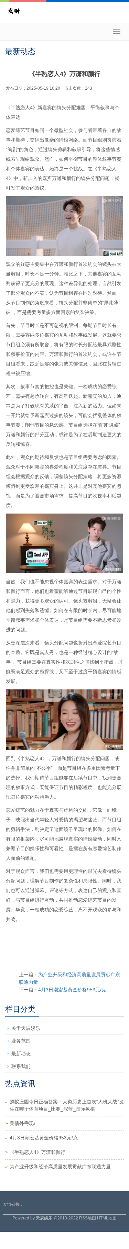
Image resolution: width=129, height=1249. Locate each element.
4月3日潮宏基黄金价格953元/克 (72, 989)
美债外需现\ (22, 1123)
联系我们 (21, 1066)
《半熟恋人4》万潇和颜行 (37, 1152)
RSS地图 (87, 1218)
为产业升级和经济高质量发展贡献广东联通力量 (60, 1166)
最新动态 (21, 1053)
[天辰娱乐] (13, 10)
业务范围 (21, 1041)
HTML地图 (107, 1218)
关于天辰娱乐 (25, 1028)
